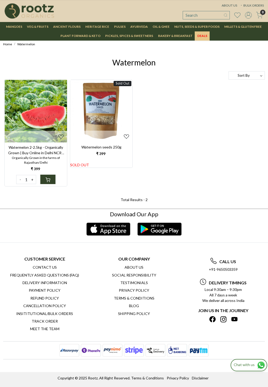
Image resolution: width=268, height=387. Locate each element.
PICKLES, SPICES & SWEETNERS (129, 36)
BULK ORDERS (253, 5)
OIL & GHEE (161, 27)
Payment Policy (44, 290)
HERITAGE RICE (97, 27)
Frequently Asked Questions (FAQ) (44, 275)
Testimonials (134, 282)
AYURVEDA (139, 27)
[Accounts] (248, 15)
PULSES (120, 27)
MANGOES (14, 27)
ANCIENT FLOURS (67, 27)
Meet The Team (44, 329)
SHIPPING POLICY (134, 313)
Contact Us (45, 267)
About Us (134, 267)
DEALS (202, 36)
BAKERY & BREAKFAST (175, 36)
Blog (134, 305)
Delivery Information (45, 282)
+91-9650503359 (223, 269)
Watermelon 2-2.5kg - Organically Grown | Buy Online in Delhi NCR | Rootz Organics (36, 150)
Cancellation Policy (44, 305)
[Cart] (47, 179)
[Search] (225, 15)
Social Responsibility (134, 275)
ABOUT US (229, 5)
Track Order (45, 321)
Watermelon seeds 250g (101, 147)
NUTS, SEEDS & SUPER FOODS (197, 27)
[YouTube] (234, 319)
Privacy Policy (134, 290)
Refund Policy (44, 298)
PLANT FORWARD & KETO (80, 36)
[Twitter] (223, 319)
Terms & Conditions (134, 298)
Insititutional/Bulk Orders (44, 313)
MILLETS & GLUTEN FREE (243, 27)
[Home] (29, 11)
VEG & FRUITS (37, 27)
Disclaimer (200, 378)
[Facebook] (212, 319)
